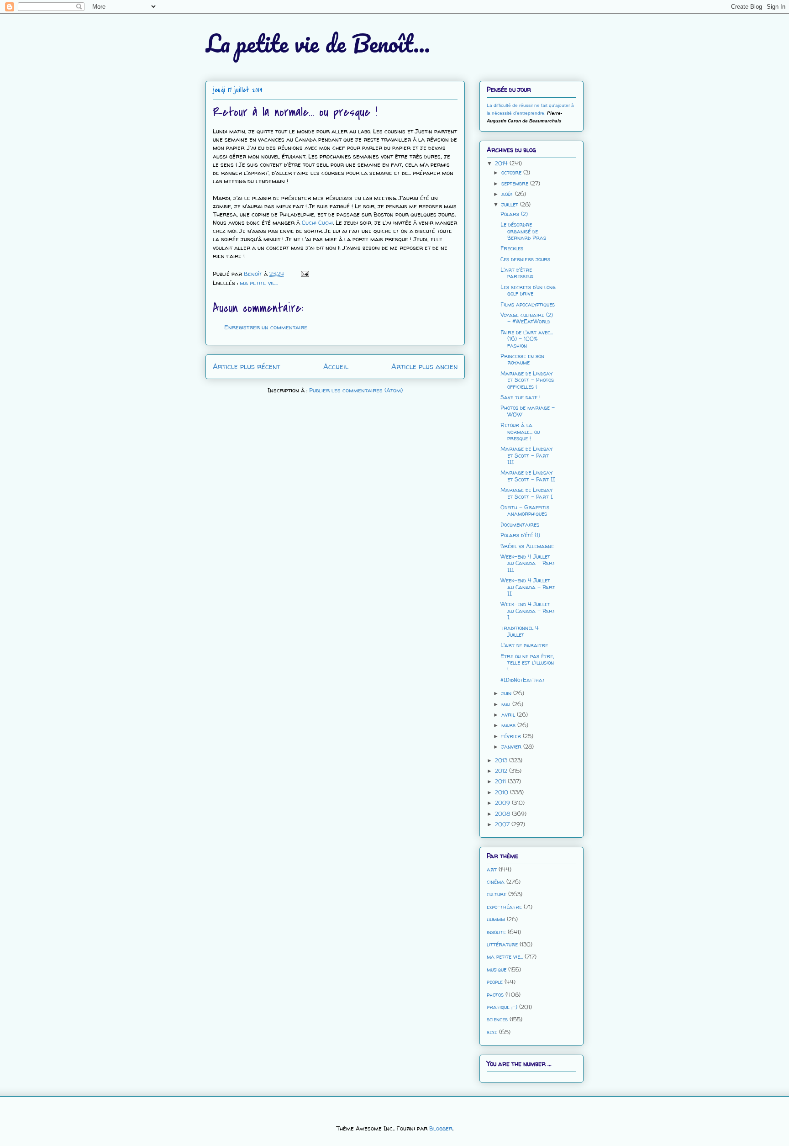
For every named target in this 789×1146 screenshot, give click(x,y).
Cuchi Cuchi (317, 222)
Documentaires (519, 524)
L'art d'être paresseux (516, 273)
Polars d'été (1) (520, 535)
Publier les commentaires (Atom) (356, 390)
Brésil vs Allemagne (527, 546)
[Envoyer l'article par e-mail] (304, 273)
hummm (496, 919)
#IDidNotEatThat (522, 680)
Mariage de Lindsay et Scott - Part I (526, 493)
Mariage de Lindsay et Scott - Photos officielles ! (527, 380)
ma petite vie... (259, 283)
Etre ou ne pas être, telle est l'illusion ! (527, 662)
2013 (502, 760)
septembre (515, 183)
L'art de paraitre (524, 645)
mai (506, 704)
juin (507, 693)
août (508, 194)
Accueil (335, 366)
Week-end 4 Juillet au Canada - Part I (527, 610)
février (512, 736)
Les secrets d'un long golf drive (528, 290)
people (495, 982)
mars (509, 725)
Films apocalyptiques (527, 304)
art (492, 869)
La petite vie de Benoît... (317, 43)
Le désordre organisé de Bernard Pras (523, 231)
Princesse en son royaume (522, 359)
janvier (512, 746)
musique (496, 969)
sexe (492, 1032)
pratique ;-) (502, 1007)
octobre (512, 172)
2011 (501, 781)
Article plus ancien (424, 366)
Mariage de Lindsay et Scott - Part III (526, 455)
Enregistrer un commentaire (265, 327)
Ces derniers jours (525, 259)
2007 (503, 824)
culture (496, 894)
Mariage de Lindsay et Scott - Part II (527, 476)
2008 (503, 814)
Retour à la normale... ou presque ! (520, 431)
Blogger (440, 1128)
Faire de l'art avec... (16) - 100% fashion (526, 338)
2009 (503, 803)
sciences (497, 1019)
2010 (502, 792)
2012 (502, 771)
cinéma (496, 882)
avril (509, 714)
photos (495, 994)
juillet (510, 204)
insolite (496, 932)
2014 (502, 163)
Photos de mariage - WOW (527, 411)
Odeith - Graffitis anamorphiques (524, 510)
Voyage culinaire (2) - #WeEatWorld (526, 318)
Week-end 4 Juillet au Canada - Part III (527, 563)
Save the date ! (520, 397)
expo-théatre (504, 907)
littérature (502, 944)
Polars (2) (514, 214)
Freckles (511, 248)
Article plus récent (246, 366)
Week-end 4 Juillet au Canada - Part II (527, 586)
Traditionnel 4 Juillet (519, 631)
